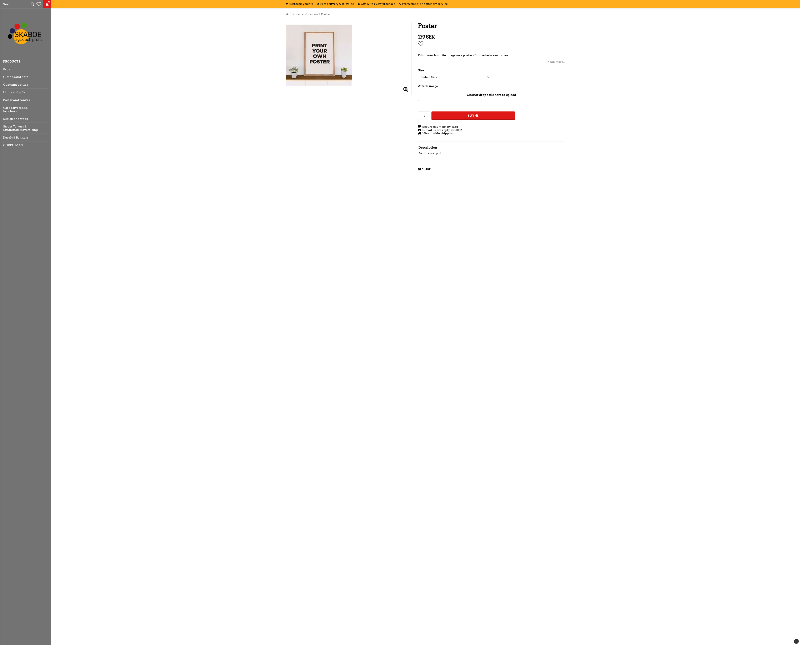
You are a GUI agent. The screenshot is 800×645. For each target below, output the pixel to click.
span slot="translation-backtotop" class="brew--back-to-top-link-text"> (796, 641)
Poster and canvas (16, 100)
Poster (326, 14)
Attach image (428, 86)
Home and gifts (14, 92)
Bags (6, 69)
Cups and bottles (15, 84)
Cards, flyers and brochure (15, 109)
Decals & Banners (15, 137)
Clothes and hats (15, 77)
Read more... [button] (556, 61)
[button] (38, 4)
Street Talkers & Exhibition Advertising (20, 128)
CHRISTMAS (13, 145)
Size (421, 70)
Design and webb (15, 118)
